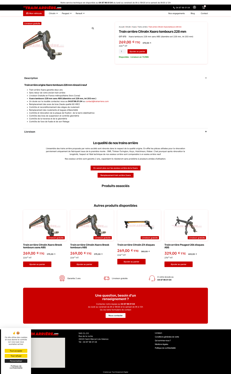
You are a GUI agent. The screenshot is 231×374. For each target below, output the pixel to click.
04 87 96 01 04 (106, 2)
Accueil (121, 27)
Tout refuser (16, 356)
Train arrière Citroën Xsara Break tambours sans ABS (42, 246)
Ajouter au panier (137, 51)
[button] (32, 23)
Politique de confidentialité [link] (16, 367)
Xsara (134, 27)
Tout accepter (16, 351)
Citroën (128, 27)
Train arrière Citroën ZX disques (136, 244)
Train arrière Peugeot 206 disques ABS (184, 246)
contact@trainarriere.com (97, 101)
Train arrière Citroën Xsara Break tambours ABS (89, 246)
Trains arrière (142, 27)
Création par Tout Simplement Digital (115, 372)
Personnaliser (16, 361)
